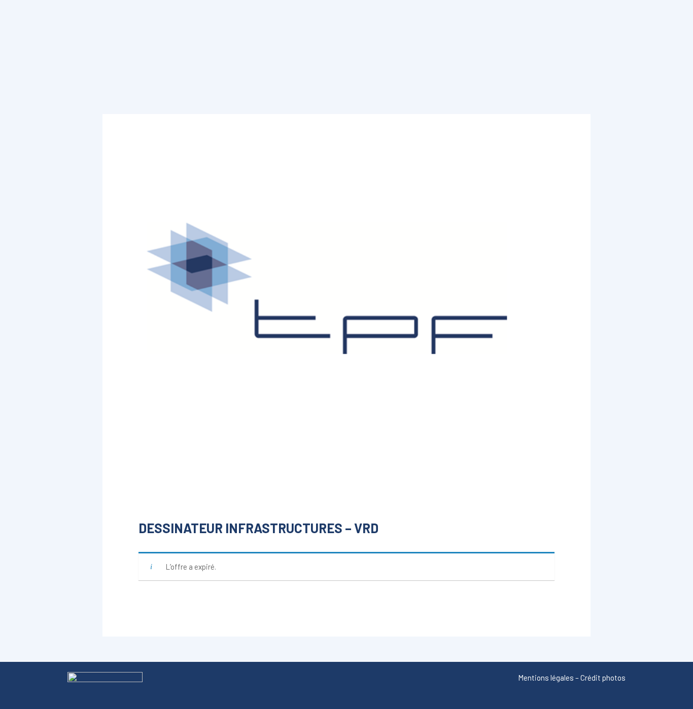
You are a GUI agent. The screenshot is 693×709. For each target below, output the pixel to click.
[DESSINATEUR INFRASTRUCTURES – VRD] (346, 316)
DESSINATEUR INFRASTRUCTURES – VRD (258, 528)
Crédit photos (603, 677)
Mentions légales (546, 677)
